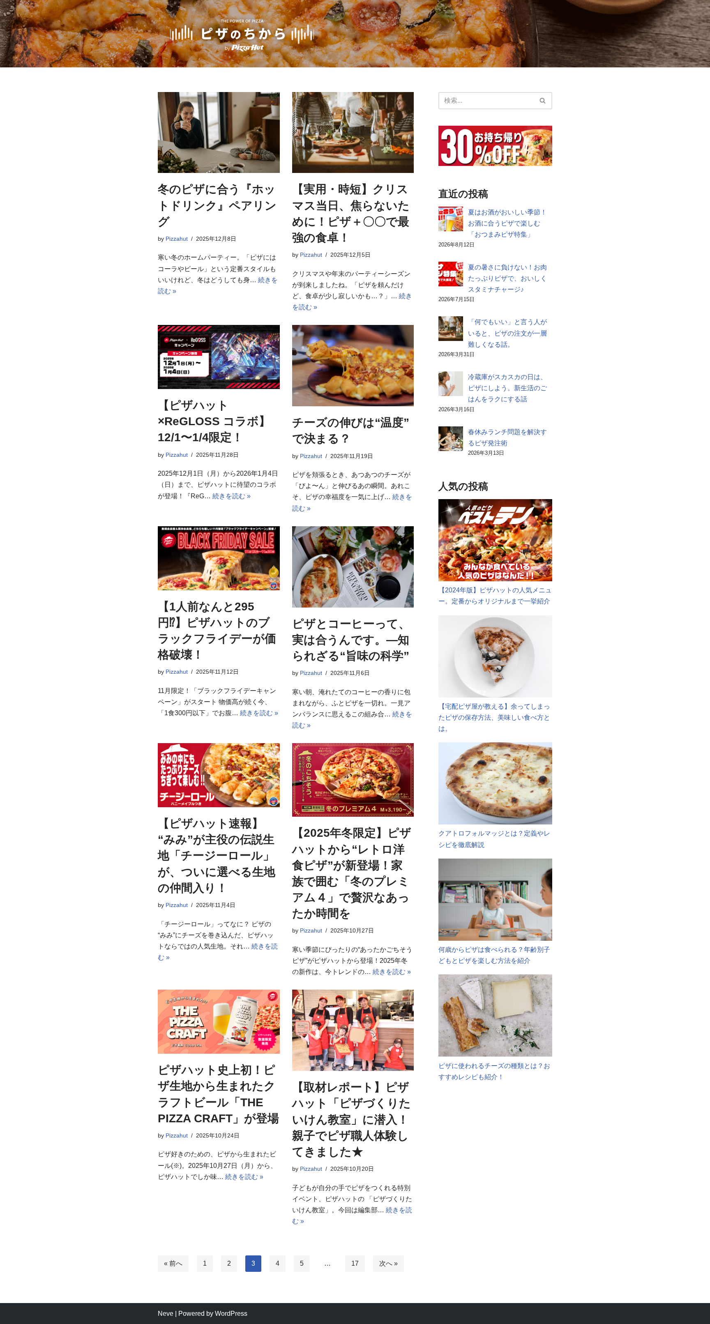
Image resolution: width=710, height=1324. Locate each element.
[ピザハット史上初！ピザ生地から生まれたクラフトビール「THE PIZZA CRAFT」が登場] (219, 1022)
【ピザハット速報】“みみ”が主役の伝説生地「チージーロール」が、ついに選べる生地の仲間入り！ (216, 855)
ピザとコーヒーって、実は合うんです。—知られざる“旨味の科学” (351, 639)
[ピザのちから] (242, 34)
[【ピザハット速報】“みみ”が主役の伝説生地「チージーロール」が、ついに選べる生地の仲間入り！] (219, 775)
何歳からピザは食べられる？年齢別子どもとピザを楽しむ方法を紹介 (494, 955)
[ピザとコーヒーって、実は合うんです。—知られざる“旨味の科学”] (353, 567)
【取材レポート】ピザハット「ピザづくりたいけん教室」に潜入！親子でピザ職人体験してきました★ (351, 1119)
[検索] (543, 100)
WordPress (231, 1313)
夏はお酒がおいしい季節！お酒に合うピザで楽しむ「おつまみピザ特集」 (507, 223)
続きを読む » (231, 496)
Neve (165, 1313)
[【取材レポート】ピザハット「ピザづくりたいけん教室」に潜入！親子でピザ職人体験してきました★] (353, 1030)
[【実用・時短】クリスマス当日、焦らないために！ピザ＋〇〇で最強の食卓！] (353, 132)
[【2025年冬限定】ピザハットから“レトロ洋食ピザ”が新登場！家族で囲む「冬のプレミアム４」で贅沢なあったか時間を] (353, 780)
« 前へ (173, 1263)
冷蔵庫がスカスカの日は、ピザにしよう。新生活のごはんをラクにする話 (507, 388)
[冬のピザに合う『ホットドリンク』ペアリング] (219, 132)
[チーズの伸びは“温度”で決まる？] (353, 365)
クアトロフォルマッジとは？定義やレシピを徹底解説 (494, 839)
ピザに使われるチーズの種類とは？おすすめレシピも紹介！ (494, 1071)
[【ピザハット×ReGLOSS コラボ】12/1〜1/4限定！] (219, 357)
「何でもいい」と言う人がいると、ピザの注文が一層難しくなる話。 (507, 333)
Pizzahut (177, 238)
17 (355, 1263)
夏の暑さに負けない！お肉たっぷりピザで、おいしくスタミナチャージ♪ (507, 278)
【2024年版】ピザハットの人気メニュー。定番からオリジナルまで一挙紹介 (495, 596)
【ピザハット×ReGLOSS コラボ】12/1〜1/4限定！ (214, 421)
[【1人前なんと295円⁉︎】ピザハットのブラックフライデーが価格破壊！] (219, 558)
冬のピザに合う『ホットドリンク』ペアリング (217, 205)
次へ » (388, 1263)
